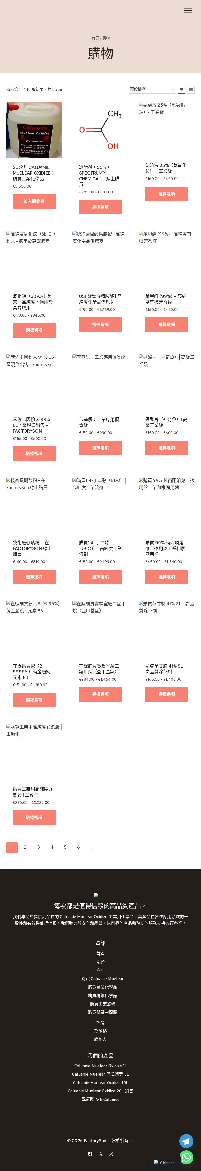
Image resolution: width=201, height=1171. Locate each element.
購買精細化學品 (102, 996)
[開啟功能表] (188, 10)
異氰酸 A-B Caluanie (101, 1099)
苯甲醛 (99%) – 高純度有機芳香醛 (165, 299)
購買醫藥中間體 (102, 1012)
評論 (100, 1023)
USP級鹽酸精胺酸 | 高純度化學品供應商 (100, 299)
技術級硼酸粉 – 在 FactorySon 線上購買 (32, 548)
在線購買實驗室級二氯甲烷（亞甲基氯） (99, 669)
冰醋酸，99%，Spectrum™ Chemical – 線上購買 (99, 175)
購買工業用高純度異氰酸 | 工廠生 (33, 792)
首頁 (100, 954)
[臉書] (90, 1153)
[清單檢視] (191, 90)
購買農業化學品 (102, 987)
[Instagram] (110, 1153)
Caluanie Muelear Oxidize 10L (100, 1083)
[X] (100, 1153)
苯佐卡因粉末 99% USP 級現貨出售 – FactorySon (31, 425)
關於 (100, 962)
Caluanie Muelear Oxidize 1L (100, 1066)
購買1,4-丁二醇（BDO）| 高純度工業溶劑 (100, 548)
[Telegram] (186, 1141)
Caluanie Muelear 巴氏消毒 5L (100, 1074)
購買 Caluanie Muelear (102, 979)
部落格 (100, 1031)
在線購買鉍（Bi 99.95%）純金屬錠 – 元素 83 (33, 671)
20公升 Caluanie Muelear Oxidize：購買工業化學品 (34, 173)
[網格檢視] (181, 90)
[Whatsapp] (186, 1157)
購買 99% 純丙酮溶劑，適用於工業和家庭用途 (165, 548)
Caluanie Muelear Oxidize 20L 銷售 (100, 1091)
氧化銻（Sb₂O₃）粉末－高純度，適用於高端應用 (33, 302)
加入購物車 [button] (34, 201)
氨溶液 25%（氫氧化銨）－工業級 (166, 168)
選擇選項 (100, 207)
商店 (100, 970)
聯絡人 (100, 1040)
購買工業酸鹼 (102, 1004)
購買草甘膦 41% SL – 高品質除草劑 (166, 669)
